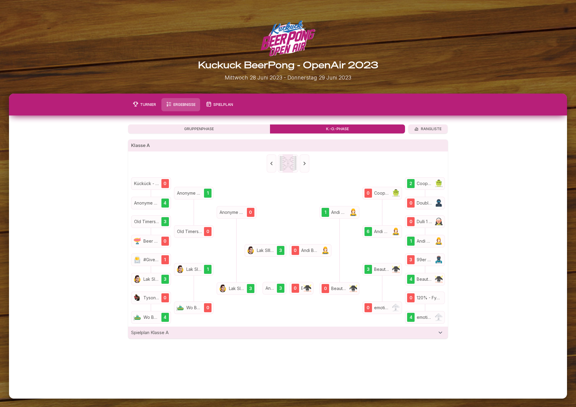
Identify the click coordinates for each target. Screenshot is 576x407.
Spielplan (223, 104)
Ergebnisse (184, 104)
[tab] (288, 333)
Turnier (148, 104)
